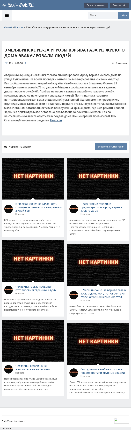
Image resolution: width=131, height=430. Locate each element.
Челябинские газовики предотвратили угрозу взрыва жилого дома (101, 207)
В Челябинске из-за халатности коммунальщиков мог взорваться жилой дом (38, 207)
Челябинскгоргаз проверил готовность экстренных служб (35, 288)
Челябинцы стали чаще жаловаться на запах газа (32, 367)
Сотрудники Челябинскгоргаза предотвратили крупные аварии (103, 371)
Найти (124, 15)
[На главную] (19, 5)
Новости (56, 120)
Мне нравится (17, 62)
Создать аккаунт (96, 5)
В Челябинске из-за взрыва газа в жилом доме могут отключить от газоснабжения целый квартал (103, 293)
